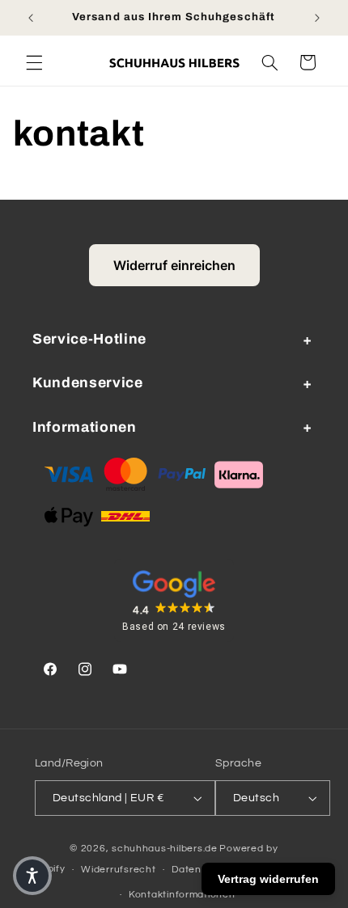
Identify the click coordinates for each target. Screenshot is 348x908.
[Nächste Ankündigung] (317, 18)
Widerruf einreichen (174, 265)
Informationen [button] (84, 427)
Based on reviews (174, 626)
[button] (34, 62)
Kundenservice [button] (87, 383)
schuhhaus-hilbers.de (165, 848)
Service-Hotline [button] (89, 339)
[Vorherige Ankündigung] (31, 18)
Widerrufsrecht (118, 869)
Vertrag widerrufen (268, 878)
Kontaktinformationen (182, 894)
